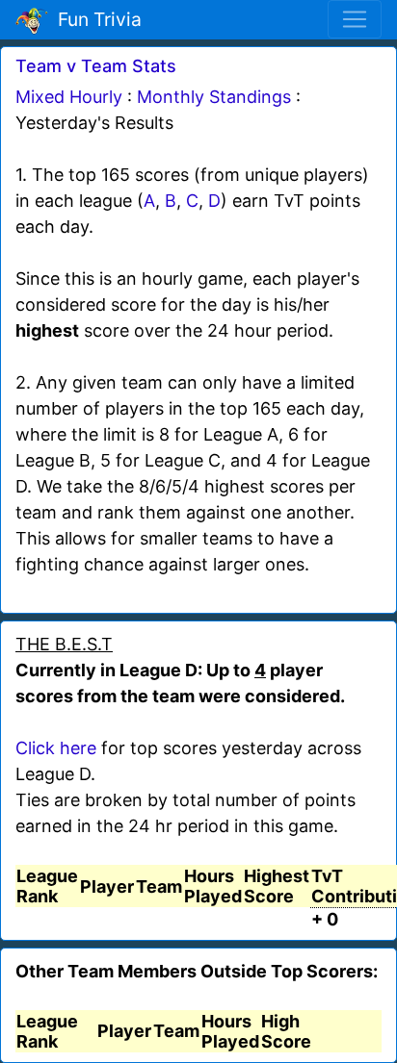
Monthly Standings (214, 97)
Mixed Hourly (68, 97)
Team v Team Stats (95, 66)
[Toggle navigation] (355, 19)
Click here (55, 748)
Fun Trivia (95, 19)
